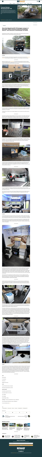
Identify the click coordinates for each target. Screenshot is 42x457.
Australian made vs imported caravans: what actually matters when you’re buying (37, 436)
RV (22, 3)
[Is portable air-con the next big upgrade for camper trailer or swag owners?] (22, 436)
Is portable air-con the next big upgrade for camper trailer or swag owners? (27, 436)
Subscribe (19, 449)
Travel (25, 3)
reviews (16, 408)
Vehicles (28, 3)
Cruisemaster (12, 61)
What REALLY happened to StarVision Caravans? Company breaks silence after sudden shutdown (17, 436)
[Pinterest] (19, 412)
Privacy (23, 449)
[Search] (37, 1)
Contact (21, 449)
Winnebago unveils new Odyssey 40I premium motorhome (12, 428)
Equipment (18, 3)
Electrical (14, 3)
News (21, 3)
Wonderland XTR (25, 408)
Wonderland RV (20, 408)
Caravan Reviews (4, 408)
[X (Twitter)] (12, 412)
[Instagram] (20, 451)
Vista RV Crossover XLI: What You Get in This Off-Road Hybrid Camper (5, 428)
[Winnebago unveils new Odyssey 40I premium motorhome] (12, 425)
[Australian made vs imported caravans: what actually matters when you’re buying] (20, 425)
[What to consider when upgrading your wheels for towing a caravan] (3, 436)
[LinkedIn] (26, 412)
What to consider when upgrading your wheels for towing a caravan (7, 436)
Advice (11, 3)
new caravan (9, 408)
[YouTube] (21, 451)
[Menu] (39, 1)
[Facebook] (5, 412)
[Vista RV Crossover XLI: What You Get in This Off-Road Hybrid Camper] (5, 425)
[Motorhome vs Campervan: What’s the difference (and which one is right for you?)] (27, 425)
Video (31, 3)
